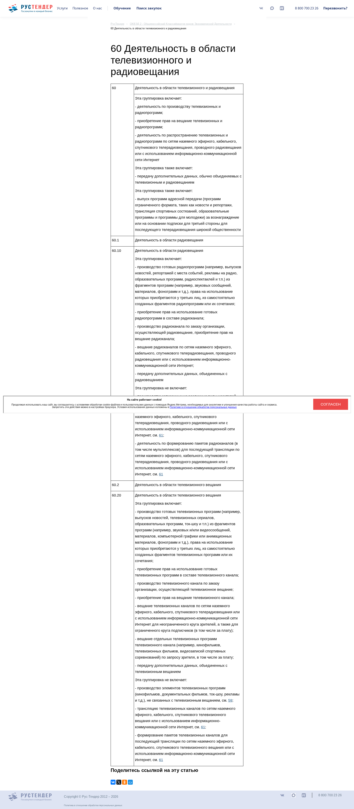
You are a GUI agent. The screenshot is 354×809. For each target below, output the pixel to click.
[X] (118, 782)
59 (230, 700)
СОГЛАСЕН (331, 404)
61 (161, 435)
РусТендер (117, 23)
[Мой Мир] (130, 782)
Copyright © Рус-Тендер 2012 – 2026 (91, 796)
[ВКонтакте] (113, 782)
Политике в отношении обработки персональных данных (203, 407)
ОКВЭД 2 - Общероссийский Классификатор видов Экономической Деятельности (181, 23)
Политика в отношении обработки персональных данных (93, 805)
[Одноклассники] (124, 782)
